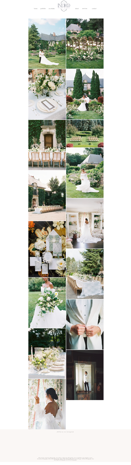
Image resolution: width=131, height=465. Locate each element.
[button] (51, 8)
